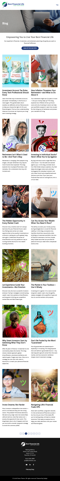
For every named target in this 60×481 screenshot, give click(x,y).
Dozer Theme (21, 478)
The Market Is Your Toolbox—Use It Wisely (43, 286)
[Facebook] (33, 464)
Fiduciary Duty (30, 469)
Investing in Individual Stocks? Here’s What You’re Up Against (44, 155)
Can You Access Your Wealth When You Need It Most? (43, 222)
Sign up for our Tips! (30, 48)
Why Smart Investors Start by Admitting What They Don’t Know (14, 342)
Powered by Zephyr (42, 478)
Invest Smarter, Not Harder (13, 405)
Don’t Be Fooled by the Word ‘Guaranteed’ (43, 341)
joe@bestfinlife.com (30, 460)
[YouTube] (26, 464)
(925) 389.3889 (30, 458)
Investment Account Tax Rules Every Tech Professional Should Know (15, 92)
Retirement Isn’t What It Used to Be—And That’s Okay (14, 155)
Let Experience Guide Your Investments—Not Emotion (13, 286)
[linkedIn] (30, 464)
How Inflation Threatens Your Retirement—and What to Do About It (43, 92)
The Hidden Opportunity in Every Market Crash (13, 222)
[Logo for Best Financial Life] (13, 5)
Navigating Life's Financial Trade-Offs (42, 406)
